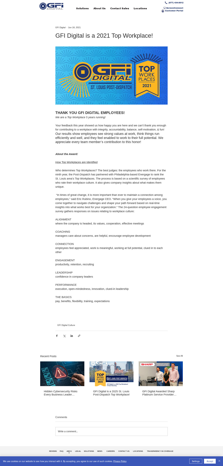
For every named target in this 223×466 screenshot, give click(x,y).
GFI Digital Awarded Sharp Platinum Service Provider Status (158, 393)
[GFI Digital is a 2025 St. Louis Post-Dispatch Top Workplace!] (112, 373)
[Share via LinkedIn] (71, 335)
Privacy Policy (120, 461)
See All (179, 356)
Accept (210, 461)
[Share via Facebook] (56, 335)
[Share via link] (79, 335)
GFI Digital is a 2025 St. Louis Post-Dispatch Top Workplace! (111, 393)
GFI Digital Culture (66, 325)
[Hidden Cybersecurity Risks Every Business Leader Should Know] (62, 373)
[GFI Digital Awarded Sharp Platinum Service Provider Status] (161, 373)
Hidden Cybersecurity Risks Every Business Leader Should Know (60, 393)
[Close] (219, 461)
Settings (196, 461)
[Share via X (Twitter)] (64, 335)
